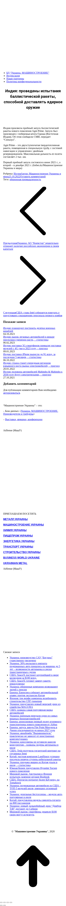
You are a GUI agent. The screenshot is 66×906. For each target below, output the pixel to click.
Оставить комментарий (33, 176)
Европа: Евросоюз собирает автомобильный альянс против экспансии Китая (34, 694)
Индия (17, 173)
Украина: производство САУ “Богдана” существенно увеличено (31, 659)
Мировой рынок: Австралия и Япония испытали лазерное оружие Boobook (31, 775)
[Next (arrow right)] (4, 905)
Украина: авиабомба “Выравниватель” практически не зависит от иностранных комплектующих (32, 736)
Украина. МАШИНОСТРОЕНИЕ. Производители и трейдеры (30, 412)
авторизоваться (11, 393)
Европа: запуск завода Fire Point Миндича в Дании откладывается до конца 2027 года (33, 729)
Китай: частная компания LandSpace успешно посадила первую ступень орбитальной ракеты (35, 758)
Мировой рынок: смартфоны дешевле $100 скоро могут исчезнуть (33, 813)
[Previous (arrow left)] (1, 905)
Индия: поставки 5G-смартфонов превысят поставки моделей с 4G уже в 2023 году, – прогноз (32, 347)
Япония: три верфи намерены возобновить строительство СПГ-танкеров (33, 700)
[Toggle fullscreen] (7, 902)
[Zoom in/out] (11, 902)
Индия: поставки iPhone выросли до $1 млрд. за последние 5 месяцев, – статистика (29, 356)
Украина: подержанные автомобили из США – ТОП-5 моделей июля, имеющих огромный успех (35, 788)
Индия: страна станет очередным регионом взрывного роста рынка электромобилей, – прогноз (31, 364)
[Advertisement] (33, 33)
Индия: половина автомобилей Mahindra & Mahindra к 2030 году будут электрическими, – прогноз (32, 373)
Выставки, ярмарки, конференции (23, 419)
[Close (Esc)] (1, 902)
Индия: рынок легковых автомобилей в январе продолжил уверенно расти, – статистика (28, 338)
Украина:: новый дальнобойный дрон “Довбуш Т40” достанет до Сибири (35, 807)
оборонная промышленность (25, 179)
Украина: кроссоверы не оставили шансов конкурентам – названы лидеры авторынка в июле (34, 745)
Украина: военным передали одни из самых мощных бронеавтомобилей (34, 717)
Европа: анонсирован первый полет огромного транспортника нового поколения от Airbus (35, 723)
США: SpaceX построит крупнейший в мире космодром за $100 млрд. (34, 676)
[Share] (4, 902)
